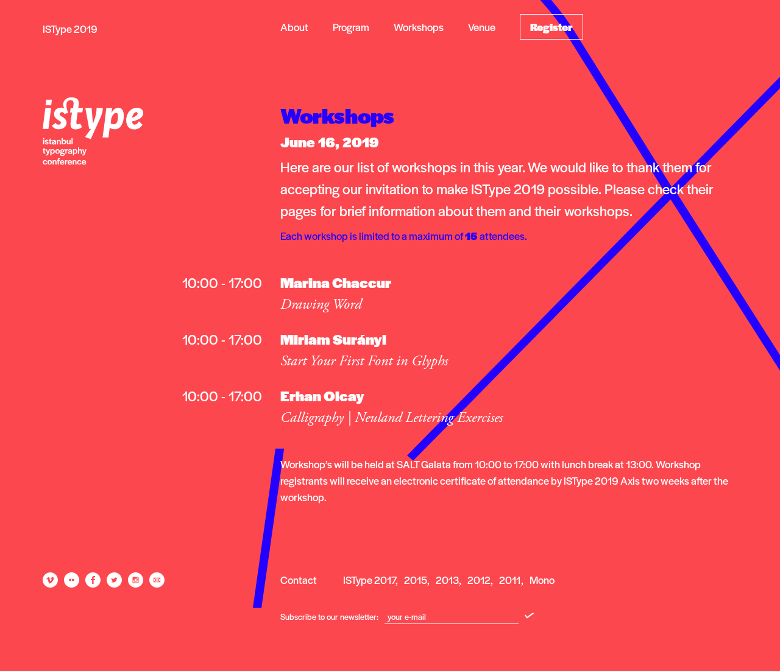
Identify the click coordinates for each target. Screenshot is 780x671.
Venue (481, 26)
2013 (447, 579)
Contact (298, 579)
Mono (542, 579)
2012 (479, 579)
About (294, 26)
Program (351, 26)
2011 (510, 579)
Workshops (419, 26)
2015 (415, 579)
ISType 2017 (369, 579)
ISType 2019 (70, 28)
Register (551, 26)
